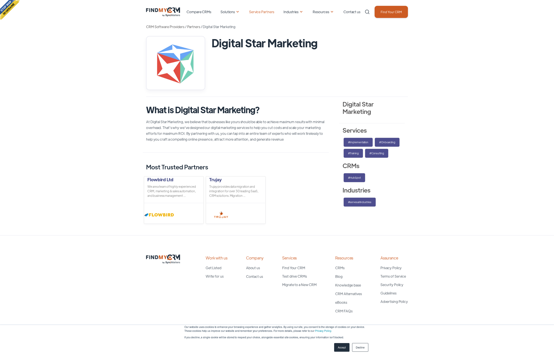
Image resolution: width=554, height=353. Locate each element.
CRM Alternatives (348, 293)
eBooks (341, 302)
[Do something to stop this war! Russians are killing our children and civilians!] (9, 9)
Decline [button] (360, 347)
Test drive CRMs (294, 276)
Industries (290, 12)
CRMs (340, 268)
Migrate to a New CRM (299, 284)
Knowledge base (348, 285)
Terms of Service (393, 276)
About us (253, 268)
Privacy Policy (323, 330)
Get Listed (213, 268)
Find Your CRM (391, 12)
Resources (321, 12)
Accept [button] (342, 347)
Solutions (228, 12)
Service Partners (261, 12)
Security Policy (392, 284)
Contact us (351, 12)
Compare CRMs (199, 12)
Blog (339, 276)
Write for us (215, 276)
